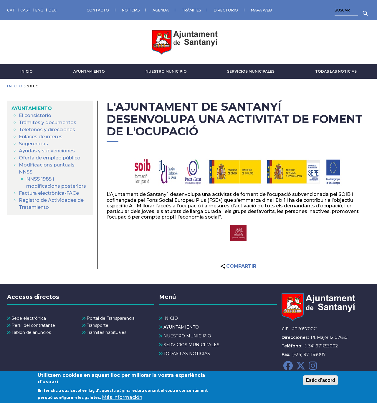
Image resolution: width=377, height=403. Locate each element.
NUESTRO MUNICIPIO (166, 71)
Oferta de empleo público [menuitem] (49, 158)
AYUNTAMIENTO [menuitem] (31, 108)
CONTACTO (98, 10)
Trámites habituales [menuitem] (106, 332)
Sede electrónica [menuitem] (28, 318)
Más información (122, 397)
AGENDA (161, 10)
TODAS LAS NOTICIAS (336, 71)
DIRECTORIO (226, 10)
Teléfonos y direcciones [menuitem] (47, 129)
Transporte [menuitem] (97, 325)
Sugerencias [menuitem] (33, 143)
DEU (53, 10)
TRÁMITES (191, 10)
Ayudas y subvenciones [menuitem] (47, 151)
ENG (39, 10)
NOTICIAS (131, 10)
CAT (11, 10)
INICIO (26, 71)
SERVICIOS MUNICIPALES (251, 71)
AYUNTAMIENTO (89, 71)
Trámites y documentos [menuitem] (47, 122)
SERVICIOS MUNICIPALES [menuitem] (191, 345)
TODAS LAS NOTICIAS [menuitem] (186, 354)
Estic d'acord (320, 380)
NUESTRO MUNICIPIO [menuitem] (187, 336)
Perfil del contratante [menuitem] (33, 325)
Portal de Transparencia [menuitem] (111, 318)
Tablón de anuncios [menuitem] (31, 332)
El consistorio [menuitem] (35, 115)
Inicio (15, 86)
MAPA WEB (261, 10)
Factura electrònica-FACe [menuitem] (49, 193)
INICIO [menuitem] (170, 318)
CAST (25, 10)
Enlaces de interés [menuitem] (40, 136)
